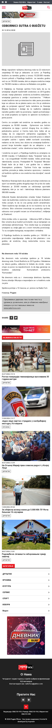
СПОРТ (6, 598)
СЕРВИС (6, 592)
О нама (39, 2)
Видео (5, 611)
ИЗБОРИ (6, 605)
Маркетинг (31, 2)
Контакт (47, 2)
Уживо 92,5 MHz (19, 2)
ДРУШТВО (7, 574)
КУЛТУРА (7, 586)
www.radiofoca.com (12, 308)
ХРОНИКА (7, 580)
